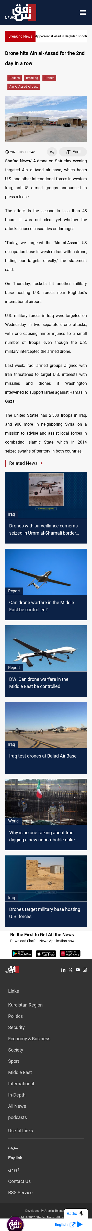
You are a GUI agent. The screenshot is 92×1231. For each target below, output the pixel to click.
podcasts (17, 1117)
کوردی (13, 1170)
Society (15, 1050)
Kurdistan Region (25, 1005)
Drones (49, 78)
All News (17, 1106)
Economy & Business (29, 1038)
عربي (13, 1147)
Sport (13, 1061)
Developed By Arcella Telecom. (46, 1211)
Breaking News (20, 36)
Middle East (20, 1072)
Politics (14, 78)
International (21, 1083)
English (15, 1159)
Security (16, 1027)
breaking (32, 78)
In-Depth (17, 1095)
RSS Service (20, 1192)
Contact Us (19, 1181)
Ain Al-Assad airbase (23, 86)
